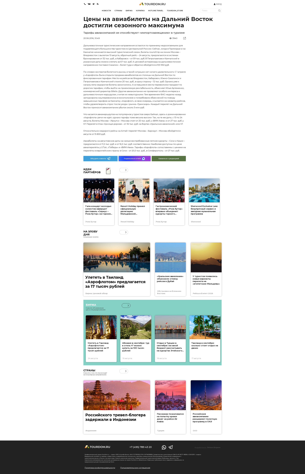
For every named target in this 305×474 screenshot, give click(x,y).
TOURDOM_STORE (175, 11)
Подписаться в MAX (132, 158)
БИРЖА (129, 11)
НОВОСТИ (106, 11)
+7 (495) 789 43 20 (141, 447)
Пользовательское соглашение (135, 468)
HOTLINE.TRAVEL (155, 11)
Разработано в (207, 447)
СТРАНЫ (118, 11)
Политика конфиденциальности (100, 468)
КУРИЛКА (140, 11)
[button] (121, 170)
